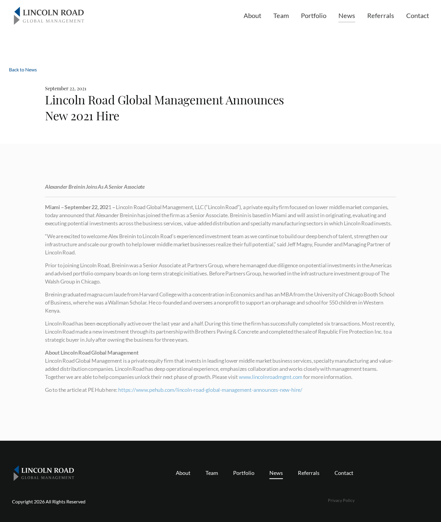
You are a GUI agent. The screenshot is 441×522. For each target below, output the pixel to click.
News (346, 15)
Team (281, 15)
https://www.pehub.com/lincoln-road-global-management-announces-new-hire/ (210, 389)
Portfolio (313, 15)
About (252, 15)
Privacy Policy (341, 500)
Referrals (380, 15)
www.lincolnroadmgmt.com (270, 377)
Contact (417, 15)
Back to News (23, 69)
